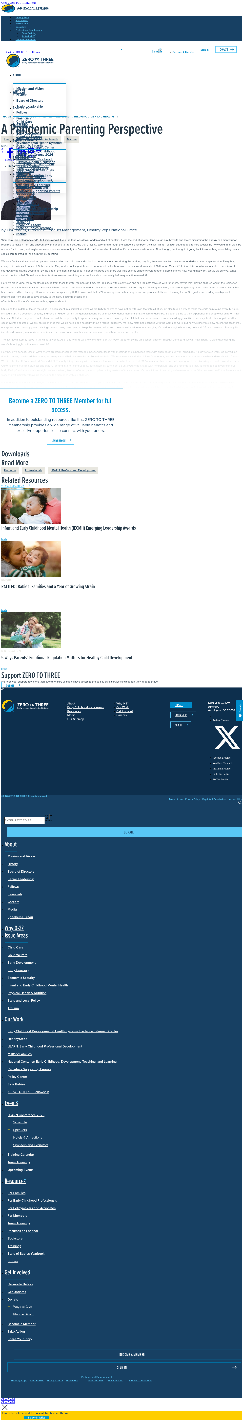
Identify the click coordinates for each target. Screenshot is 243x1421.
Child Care (24, 121)
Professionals (33, 470)
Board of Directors (29, 100)
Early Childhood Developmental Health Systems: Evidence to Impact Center (39, 143)
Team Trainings (19, 1162)
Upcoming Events (20, 1169)
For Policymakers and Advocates (32, 1207)
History (13, 863)
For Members (17, 1215)
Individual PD (115, 1380)
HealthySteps (17, 1038)
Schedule (26, 159)
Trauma (13, 1007)
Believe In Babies (29, 187)
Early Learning (18, 969)
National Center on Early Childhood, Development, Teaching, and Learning (62, 1061)
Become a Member (30, 213)
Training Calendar (21, 1154)
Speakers (25, 162)
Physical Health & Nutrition (27, 992)
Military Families (20, 1053)
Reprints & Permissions (214, 799)
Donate (224, 49)
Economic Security (21, 977)
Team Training (96, 1380)
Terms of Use (176, 799)
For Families (16, 1192)
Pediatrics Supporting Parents (29, 1068)
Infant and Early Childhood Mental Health (38, 985)
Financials (15, 894)
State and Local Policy (24, 1000)
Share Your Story (28, 224)
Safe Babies (16, 1084)
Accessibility (235, 799)
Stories (21, 233)
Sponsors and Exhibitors (36, 169)
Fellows (21, 112)
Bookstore (15, 1238)
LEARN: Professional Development (73, 470)
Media (12, 909)
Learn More (58, 440)
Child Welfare (17, 954)
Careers (13, 901)
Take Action (25, 218)
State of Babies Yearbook (26, 1253)
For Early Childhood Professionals (31, 179)
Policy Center (17, 1076)
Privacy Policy (192, 799)
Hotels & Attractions (33, 166)
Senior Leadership (29, 106)
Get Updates (25, 193)
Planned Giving (30, 207)
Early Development (30, 133)
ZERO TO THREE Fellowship (28, 1091)
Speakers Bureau (20, 916)
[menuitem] (227, 716)
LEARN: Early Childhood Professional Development (45, 1046)
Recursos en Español (23, 1230)
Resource (10, 470)
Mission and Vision (30, 88)
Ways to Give (28, 204)
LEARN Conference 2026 (34, 154)
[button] (8, 1399)
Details (4, 539)
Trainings (14, 1245)
